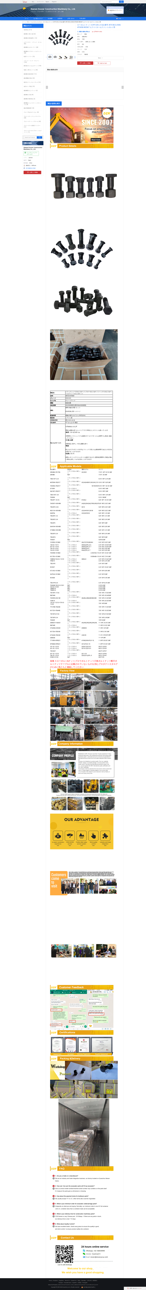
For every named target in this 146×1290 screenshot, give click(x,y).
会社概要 (50, 18)
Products (55, 1280)
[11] (32, 126)
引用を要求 (82, 18)
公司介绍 (89, 1280)
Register (54, 1)
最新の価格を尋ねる (84, 31)
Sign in (47, 1)
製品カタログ (39, 18)
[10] (30, 38)
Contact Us (73, 1280)
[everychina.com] (26, 1)
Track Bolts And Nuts (36, 22)
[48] (31, 47)
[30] (29, 78)
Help (79, 1280)
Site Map (83, 1280)
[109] (32, 65)
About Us (67, 1280)
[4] (30, 90)
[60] (30, 34)
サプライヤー (40, 1)
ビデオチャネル (98, 31)
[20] (32, 121)
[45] (28, 94)
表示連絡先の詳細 (30, 168)
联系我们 (95, 1280)
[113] (30, 74)
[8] (32, 103)
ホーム (26, 18)
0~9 (97, 1284)
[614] (28, 29)
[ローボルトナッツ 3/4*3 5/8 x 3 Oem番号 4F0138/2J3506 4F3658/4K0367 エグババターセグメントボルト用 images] (60, 38)
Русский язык (67, 1282)
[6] (29, 98)
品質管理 (60, 18)
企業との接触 (34, 172)
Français (61, 1282)
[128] (29, 108)
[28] (32, 117)
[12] (32, 82)
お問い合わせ (70, 18)
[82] (32, 43)
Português (84, 1282)
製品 (33, 1)
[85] (31, 70)
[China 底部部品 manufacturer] (25, 10)
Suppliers (61, 1280)
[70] (29, 56)
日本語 (119, 18)
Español (74, 1282)
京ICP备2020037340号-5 (89, 1287)
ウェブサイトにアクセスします (32, 153)
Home (50, 1280)
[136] (31, 61)
